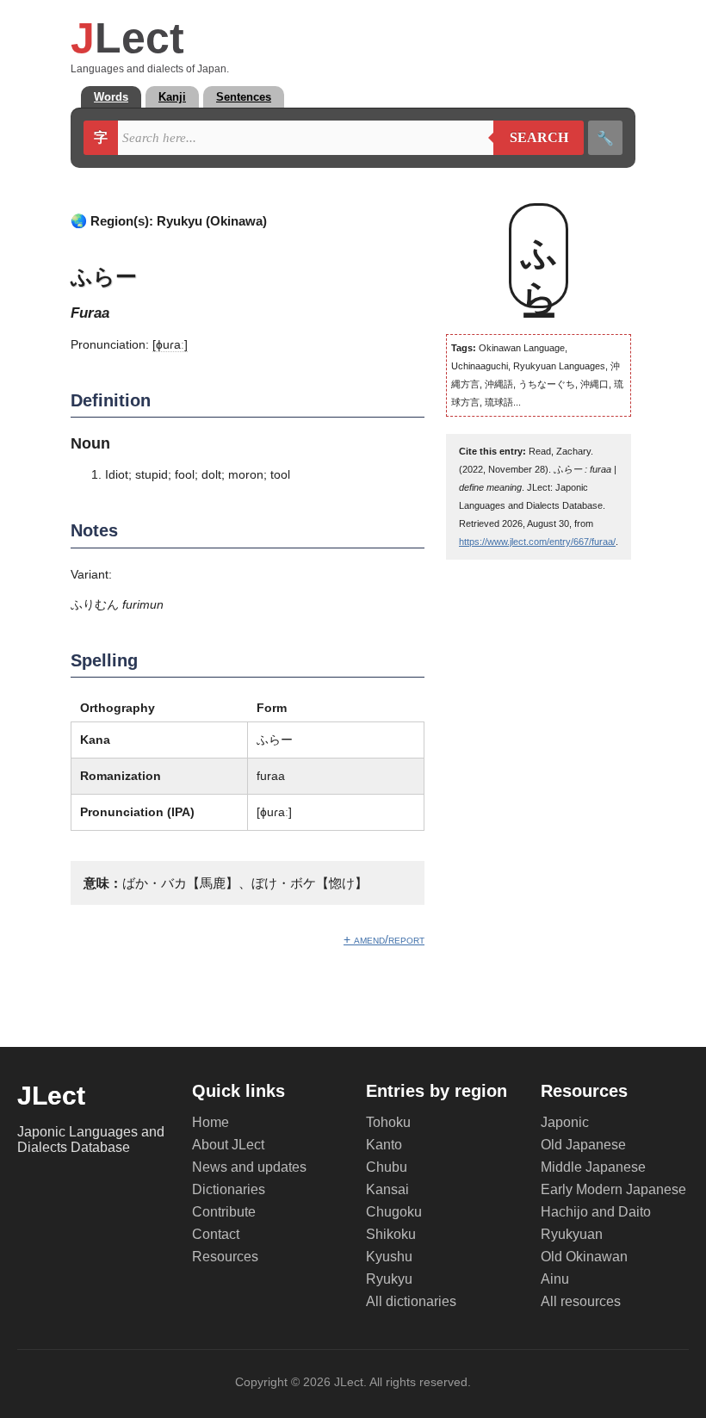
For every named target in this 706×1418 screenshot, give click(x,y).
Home (210, 1122)
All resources (581, 1301)
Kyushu (389, 1256)
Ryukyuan (572, 1234)
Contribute (224, 1211)
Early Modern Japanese (613, 1189)
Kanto (384, 1144)
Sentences (243, 96)
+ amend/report (384, 939)
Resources (225, 1256)
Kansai (387, 1189)
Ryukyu (389, 1279)
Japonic (565, 1122)
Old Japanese (583, 1144)
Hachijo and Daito (596, 1211)
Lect (127, 38)
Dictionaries (228, 1189)
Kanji (172, 96)
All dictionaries (411, 1301)
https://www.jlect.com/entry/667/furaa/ (537, 541)
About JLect (228, 1144)
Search (530, 138)
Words (111, 96)
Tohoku (388, 1122)
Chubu (386, 1167)
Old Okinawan (584, 1256)
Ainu (555, 1279)
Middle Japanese (593, 1167)
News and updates (249, 1167)
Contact (215, 1234)
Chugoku (394, 1211)
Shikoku (391, 1234)
